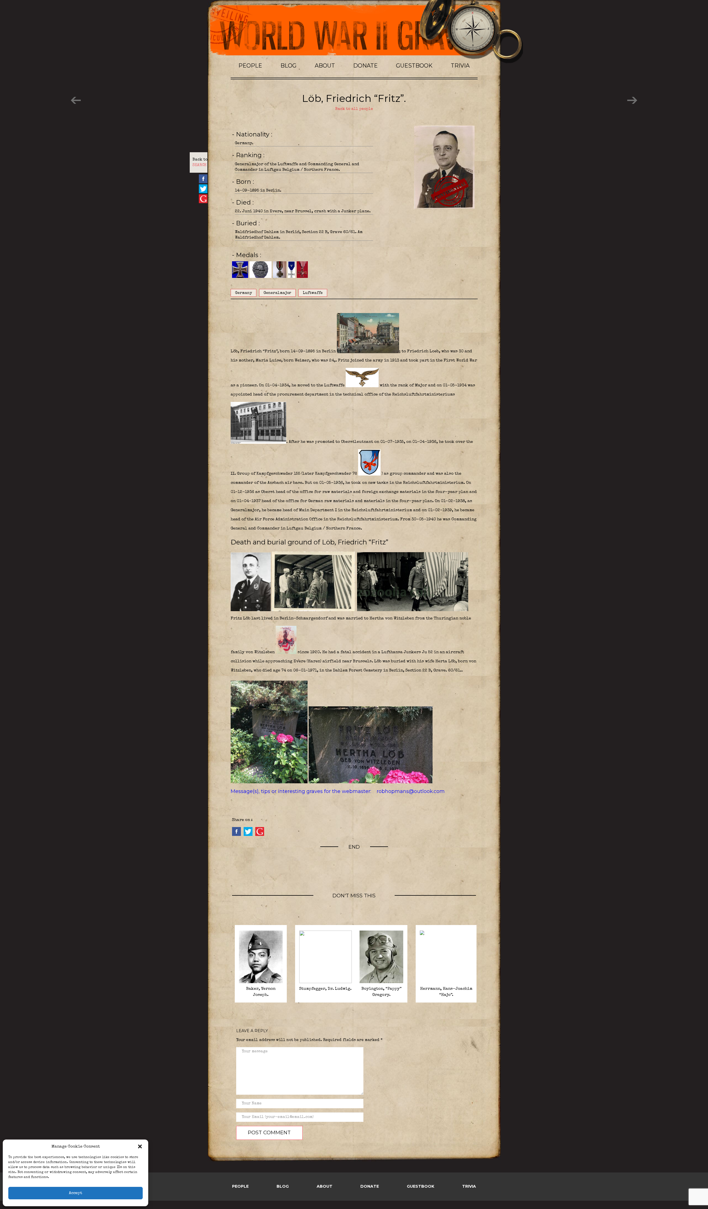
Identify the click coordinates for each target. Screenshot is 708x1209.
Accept (75, 1193)
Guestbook (414, 65)
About (325, 65)
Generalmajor (277, 293)
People (250, 65)
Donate (365, 65)
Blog (288, 65)
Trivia (460, 65)
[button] (140, 1146)
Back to (199, 162)
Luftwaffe (313, 293)
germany (243, 293)
